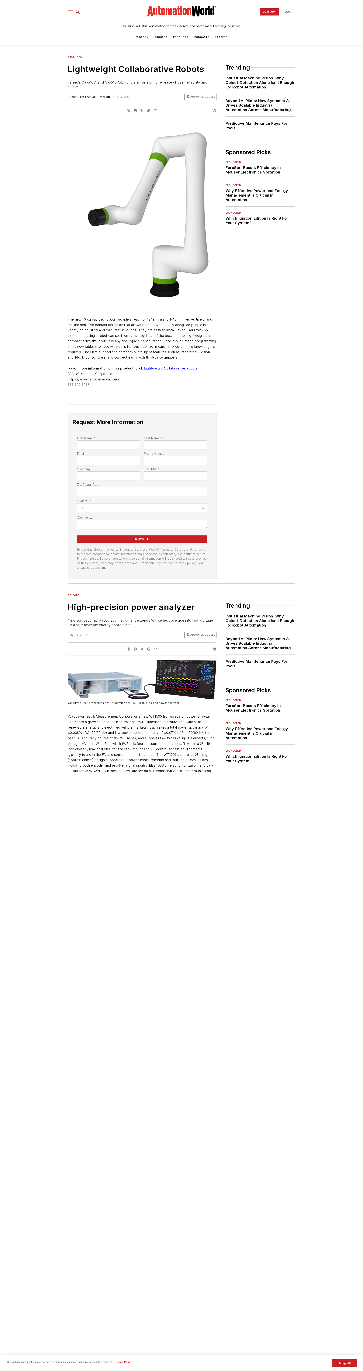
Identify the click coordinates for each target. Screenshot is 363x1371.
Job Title (151, 469)
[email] (155, 111)
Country (84, 501)
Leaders (221, 37)
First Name (86, 438)
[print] (214, 111)
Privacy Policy (123, 1362)
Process (161, 37)
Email (82, 453)
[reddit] (149, 111)
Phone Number (154, 453)
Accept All (344, 1363)
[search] (78, 12)
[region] (181, 1363)
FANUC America (97, 97)
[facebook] (128, 111)
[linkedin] (135, 111)
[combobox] (142, 507)
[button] (70, 12)
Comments (84, 517)
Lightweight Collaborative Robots (170, 368)
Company (84, 469)
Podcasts (201, 37)
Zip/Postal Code (88, 484)
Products (180, 37)
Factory (142, 37)
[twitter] (142, 111)
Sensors (73, 595)
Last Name (153, 438)
